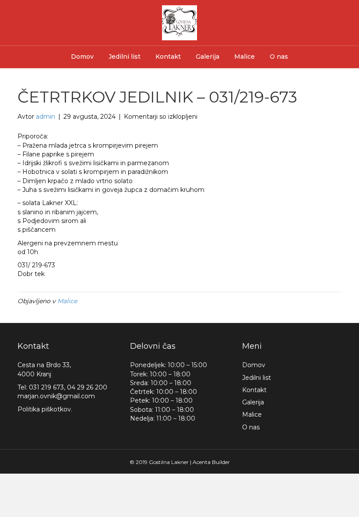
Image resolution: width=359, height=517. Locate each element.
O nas (279, 56)
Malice (244, 56)
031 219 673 (46, 387)
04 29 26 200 (87, 387)
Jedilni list (125, 56)
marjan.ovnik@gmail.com (56, 396)
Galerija (207, 56)
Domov (82, 56)
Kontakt (168, 56)
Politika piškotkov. (45, 409)
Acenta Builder (211, 462)
